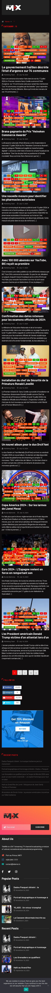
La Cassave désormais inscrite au (29, 917)
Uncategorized (23, 60)
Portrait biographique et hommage (30, 947)
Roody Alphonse (9, 513)
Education (19, 53)
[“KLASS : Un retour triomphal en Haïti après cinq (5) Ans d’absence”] (6, 909)
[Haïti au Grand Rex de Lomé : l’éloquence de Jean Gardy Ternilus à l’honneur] (6, 969)
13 (30, 47)
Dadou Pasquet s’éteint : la (26, 887)
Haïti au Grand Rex (22, 967)
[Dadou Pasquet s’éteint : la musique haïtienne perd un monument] (6, 889)
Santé (25, 57)
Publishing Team (9, 75)
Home (7, 22)
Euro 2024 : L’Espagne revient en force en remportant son (22, 571)
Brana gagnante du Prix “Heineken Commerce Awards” (23, 133)
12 (25, 47)
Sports (42, 57)
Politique (16, 57)
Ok (26, 989)
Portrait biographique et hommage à (31, 897)
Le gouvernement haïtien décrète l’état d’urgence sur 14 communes (25, 68)
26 (31, 673)
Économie (8, 53)
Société (33, 57)
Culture (43, 50)
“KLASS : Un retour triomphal (27, 907)
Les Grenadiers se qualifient (27, 957)
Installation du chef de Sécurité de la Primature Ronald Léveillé (25, 381)
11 (21, 47)
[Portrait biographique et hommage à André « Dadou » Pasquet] (6, 899)
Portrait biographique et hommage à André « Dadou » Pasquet (25, 769)
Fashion (29, 53)
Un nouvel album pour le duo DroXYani (25, 444)
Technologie (9, 60)
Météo (7, 57)
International (40, 53)
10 (16, 47)
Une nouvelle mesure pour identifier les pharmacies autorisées (24, 197)
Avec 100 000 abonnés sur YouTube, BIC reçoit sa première (24, 261)
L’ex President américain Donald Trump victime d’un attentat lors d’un (25, 635)
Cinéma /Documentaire (28, 50)
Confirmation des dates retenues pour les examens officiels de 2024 (24, 317)
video (38, 60)
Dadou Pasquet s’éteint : (25, 937)
